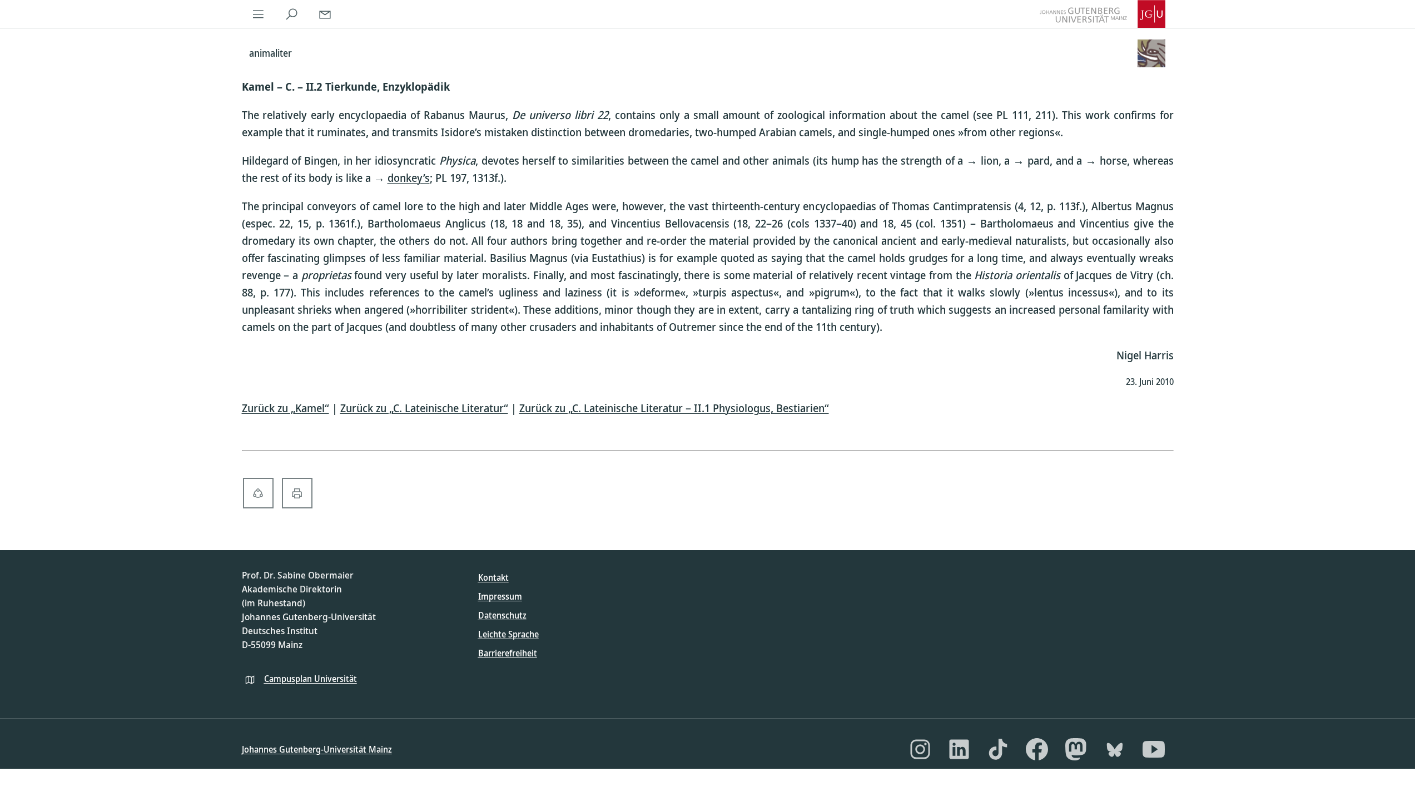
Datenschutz (502, 615)
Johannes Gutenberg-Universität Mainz (317, 749)
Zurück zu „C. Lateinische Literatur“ (424, 408)
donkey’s (409, 177)
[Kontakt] (325, 14)
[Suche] (292, 14)
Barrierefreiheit (507, 653)
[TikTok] (998, 749)
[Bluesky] (1115, 749)
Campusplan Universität (310, 679)
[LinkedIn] (959, 749)
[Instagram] (920, 749)
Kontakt (493, 577)
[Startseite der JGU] (1102, 14)
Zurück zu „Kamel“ (285, 408)
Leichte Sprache (508, 634)
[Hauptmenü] (258, 14)
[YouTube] (1154, 749)
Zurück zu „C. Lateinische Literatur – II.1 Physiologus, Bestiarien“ (674, 408)
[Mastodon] (1076, 749)
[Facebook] (1037, 749)
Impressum (500, 596)
